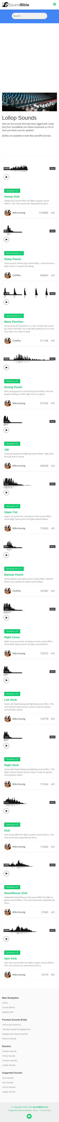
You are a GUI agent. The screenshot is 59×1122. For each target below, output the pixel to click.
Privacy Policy (45, 1110)
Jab (6, 449)
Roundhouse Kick (15, 893)
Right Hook (11, 765)
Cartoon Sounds (9, 1060)
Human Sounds (9, 1051)
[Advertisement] (29, 54)
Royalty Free (7, 1012)
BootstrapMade (25, 1110)
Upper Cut (10, 512)
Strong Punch (13, 387)
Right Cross (12, 637)
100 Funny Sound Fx (11, 1025)
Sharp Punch (12, 259)
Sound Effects (8, 1007)
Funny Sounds (8, 1056)
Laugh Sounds (8, 1065)
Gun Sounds (8, 1078)
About (35, 1110)
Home (5, 1003)
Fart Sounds (7, 1083)
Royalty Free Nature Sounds (15, 1034)
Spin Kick (10, 958)
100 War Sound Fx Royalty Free (16, 1029)
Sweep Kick (11, 196)
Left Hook (10, 699)
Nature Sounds (9, 1039)
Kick (7, 830)
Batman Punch (13, 574)
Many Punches (13, 321)
